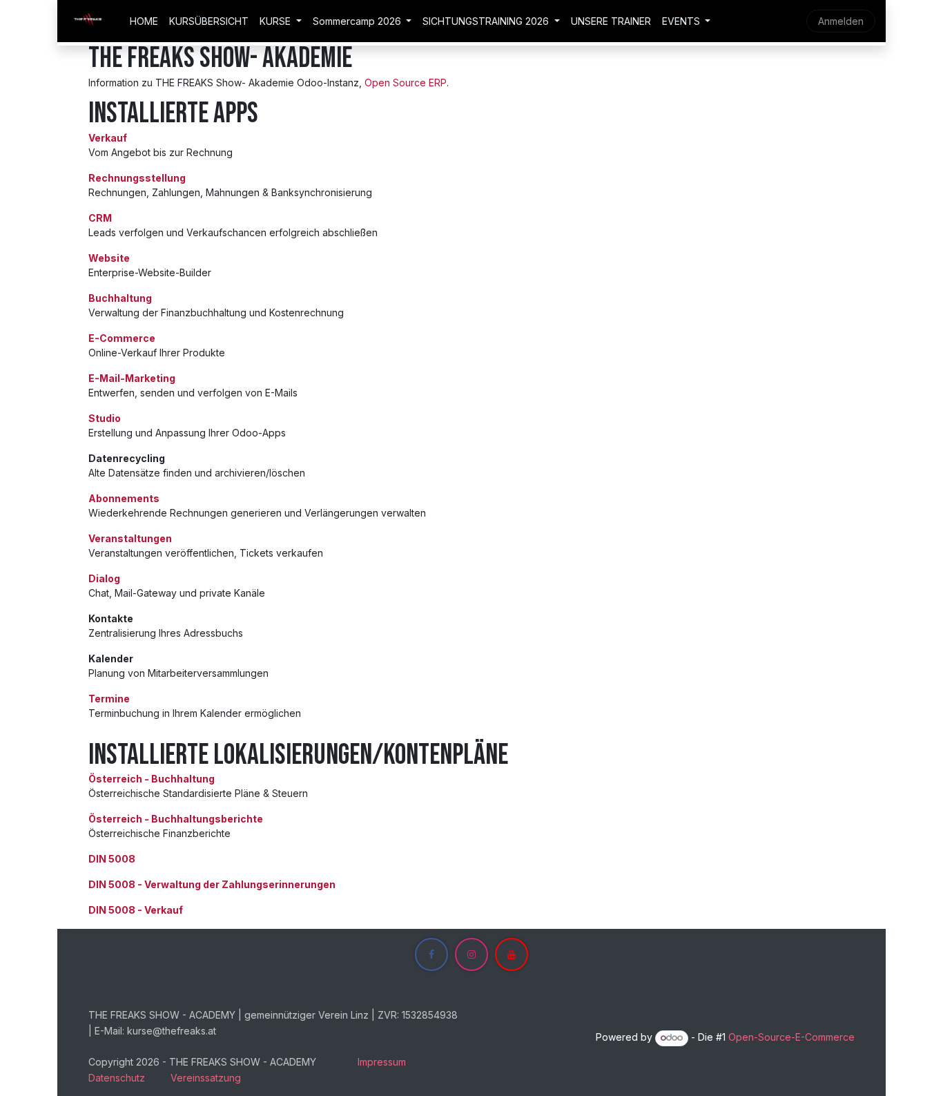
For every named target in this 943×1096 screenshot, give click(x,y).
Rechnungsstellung (137, 178)
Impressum (382, 1062)
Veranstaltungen (130, 538)
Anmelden (841, 21)
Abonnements (123, 498)
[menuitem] (144, 21)
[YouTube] (511, 954)
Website (109, 258)
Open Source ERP (405, 82)
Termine (109, 698)
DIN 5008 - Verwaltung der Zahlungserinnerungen (212, 884)
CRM (100, 218)
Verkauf (107, 138)
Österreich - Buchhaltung (151, 779)
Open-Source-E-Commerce (791, 1037)
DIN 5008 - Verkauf (135, 910)
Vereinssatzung (206, 1078)
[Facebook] (431, 954)
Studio (104, 418)
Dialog (104, 578)
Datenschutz (116, 1078)
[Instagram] (471, 954)
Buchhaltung (120, 298)
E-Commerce (121, 338)
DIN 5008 (111, 859)
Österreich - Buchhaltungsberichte (175, 819)
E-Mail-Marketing (131, 378)
